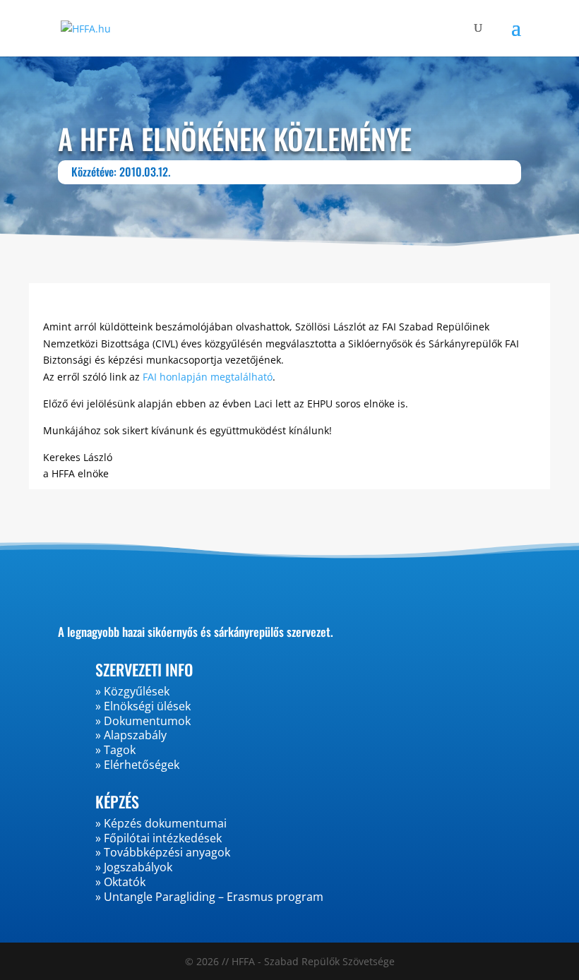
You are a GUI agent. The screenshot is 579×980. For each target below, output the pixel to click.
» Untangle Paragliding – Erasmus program (209, 896)
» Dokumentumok (143, 721)
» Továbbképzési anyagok (162, 852)
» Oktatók (120, 882)
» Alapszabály (131, 735)
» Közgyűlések (132, 691)
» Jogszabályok (133, 867)
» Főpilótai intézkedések (158, 838)
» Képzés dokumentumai (161, 823)
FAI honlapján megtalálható (208, 376)
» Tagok (115, 750)
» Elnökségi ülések (143, 706)
